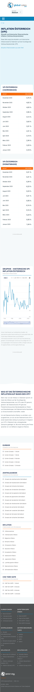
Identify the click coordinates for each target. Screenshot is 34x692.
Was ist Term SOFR (24, 618)
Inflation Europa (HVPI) (25, 665)
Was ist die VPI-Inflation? (9, 654)
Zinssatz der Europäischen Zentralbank (15, 493)
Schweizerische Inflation (11, 569)
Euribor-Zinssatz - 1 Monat (12, 455)
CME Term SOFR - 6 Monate (12, 590)
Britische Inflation (9, 541)
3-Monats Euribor (7, 618)
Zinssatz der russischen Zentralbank (14, 510)
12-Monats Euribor (8, 621)
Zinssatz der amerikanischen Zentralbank (16, 479)
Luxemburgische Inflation (11, 562)
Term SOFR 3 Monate (24, 623)
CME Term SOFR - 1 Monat (12, 583)
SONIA (20, 641)
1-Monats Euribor (7, 616)
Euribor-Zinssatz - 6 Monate (12, 462)
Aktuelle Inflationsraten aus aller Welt (12, 48)
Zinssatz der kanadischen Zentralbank (15, 500)
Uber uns (16, 681)
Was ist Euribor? (7, 613)
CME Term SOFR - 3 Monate (12, 587)
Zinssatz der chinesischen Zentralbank (15, 489)
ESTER (20, 637)
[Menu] (3, 19)
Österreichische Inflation (11, 566)
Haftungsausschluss (6, 681)
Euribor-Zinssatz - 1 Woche (12, 451)
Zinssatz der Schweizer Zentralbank (14, 514)
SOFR (20, 639)
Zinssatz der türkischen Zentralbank (14, 517)
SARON (21, 634)
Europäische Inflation (10, 552)
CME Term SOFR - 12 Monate (12, 593)
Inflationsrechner (9, 531)
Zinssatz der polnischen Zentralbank (14, 507)
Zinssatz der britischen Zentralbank (14, 486)
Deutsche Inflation (10, 548)
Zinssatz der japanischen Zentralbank (15, 496)
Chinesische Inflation (10, 545)
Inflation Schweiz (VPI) (9, 665)
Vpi (3, 23)
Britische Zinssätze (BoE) (9, 641)
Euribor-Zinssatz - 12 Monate (12, 465)
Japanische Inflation (10, 559)
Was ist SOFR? (23, 616)
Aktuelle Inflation (23, 654)
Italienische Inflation (10, 555)
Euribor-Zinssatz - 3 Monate (12, 458)
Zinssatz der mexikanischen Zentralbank (15, 503)
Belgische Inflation (10, 538)
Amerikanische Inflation (11, 534)
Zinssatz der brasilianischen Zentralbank (15, 482)
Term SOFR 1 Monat (24, 620)
